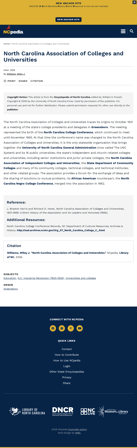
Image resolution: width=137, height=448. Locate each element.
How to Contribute (67, 354)
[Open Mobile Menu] (123, 31)
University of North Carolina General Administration (59, 147)
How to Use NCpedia (66, 360)
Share (23, 81)
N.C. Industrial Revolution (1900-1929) (41, 278)
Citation (37, 81)
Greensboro (99, 127)
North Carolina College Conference (68, 132)
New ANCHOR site (68, 19)
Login (66, 366)
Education (10, 278)
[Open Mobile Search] (130, 31)
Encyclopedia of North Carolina (72, 97)
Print (11, 81)
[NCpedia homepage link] (13, 30)
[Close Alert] (134, 2)
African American (84, 178)
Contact (67, 349)
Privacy (66, 377)
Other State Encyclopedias (66, 371)
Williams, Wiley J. (16, 74)
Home (7, 44)
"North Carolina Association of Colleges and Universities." (68, 252)
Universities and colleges (81, 278)
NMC (78, 432)
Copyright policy (77, 429)
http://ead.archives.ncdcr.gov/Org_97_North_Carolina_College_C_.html (61, 230)
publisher (12, 109)
